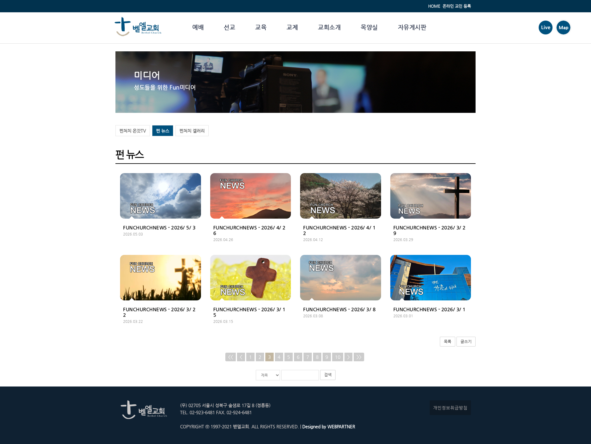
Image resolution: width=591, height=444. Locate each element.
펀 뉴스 (162, 130)
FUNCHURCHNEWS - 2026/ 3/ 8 (339, 309)
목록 (447, 341)
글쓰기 (466, 341)
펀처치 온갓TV (132, 130)
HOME (434, 6)
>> (358, 356)
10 (337, 356)
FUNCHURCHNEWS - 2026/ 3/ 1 (429, 309)
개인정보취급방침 (450, 407)
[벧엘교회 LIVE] (546, 33)
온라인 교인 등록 (457, 6)
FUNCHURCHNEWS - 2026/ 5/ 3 (159, 227)
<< (230, 356)
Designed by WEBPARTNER (328, 426)
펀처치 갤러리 (192, 130)
